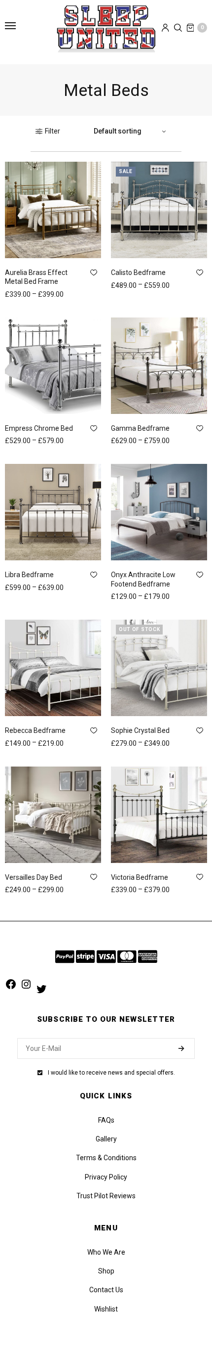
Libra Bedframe (29, 575)
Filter (52, 131)
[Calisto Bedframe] (159, 210)
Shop (106, 1271)
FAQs (106, 1120)
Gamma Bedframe (140, 428)
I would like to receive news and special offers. (111, 1073)
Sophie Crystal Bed (140, 730)
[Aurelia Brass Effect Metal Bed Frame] (53, 210)
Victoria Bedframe (139, 877)
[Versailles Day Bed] (53, 815)
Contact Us (106, 1290)
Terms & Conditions (106, 1158)
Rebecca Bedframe (35, 730)
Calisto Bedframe (138, 272)
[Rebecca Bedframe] (53, 668)
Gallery (106, 1139)
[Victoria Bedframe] (159, 815)
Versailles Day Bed (33, 877)
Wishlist (106, 1309)
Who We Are (106, 1252)
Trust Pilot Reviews (106, 1196)
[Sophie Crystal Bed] (159, 668)
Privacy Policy (106, 1177)
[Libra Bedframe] (53, 512)
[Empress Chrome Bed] (53, 365)
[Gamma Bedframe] (159, 365)
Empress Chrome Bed (39, 428)
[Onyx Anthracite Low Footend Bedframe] (159, 512)
